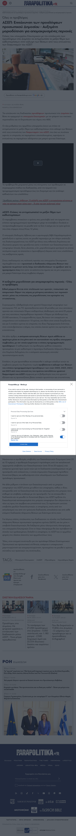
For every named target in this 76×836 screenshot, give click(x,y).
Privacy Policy (49, 451)
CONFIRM (23, 444)
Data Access (38, 451)
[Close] (72, 385)
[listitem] (38, 411)
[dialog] (38, 418)
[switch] (62, 416)
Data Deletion (27, 451)
